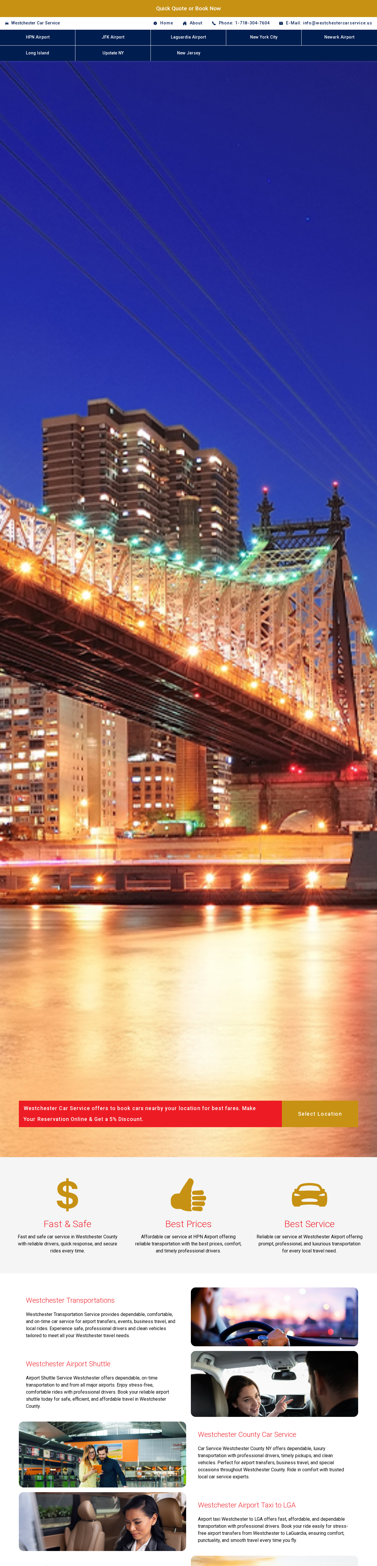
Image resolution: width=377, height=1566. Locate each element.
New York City (263, 37)
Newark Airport (339, 37)
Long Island (37, 53)
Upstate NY (113, 53)
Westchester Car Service (35, 23)
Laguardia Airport (188, 37)
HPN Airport (37, 37)
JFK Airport (113, 37)
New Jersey (188, 53)
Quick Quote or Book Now (188, 8)
